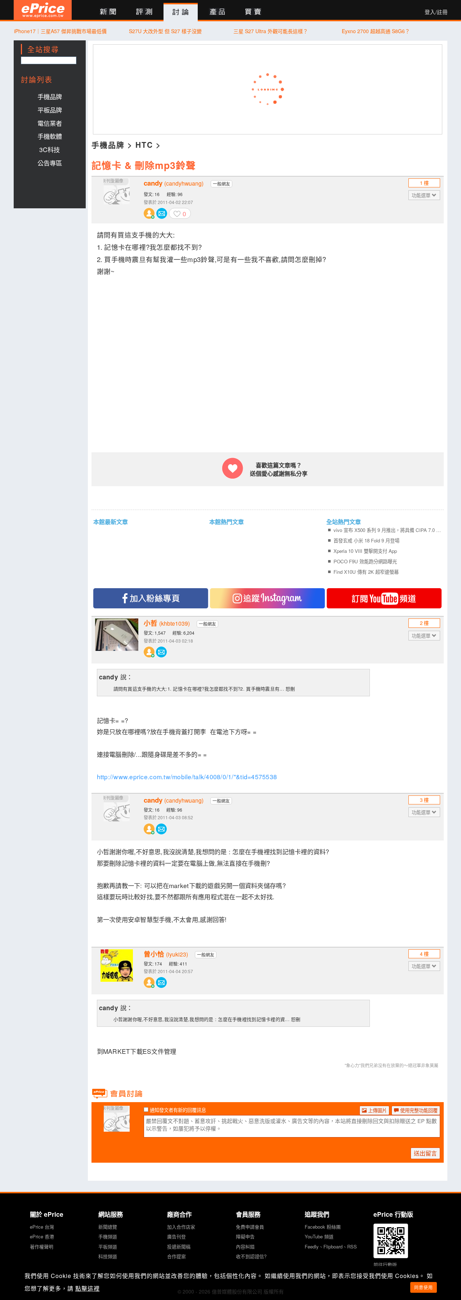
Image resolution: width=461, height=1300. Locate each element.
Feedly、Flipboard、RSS (331, 1246)
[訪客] (116, 1127)
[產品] (217, 12)
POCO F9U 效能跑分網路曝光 (365, 561)
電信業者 (49, 123)
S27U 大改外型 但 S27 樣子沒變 (165, 31)
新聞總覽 (107, 1226)
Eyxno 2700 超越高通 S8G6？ (376, 31)
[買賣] (253, 12)
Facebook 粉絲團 (323, 1226)
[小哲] (116, 640)
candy (173, 183)
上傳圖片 (377, 1110)
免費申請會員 (250, 1226)
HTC (144, 144)
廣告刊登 (176, 1236)
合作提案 (176, 1256)
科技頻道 (107, 1256)
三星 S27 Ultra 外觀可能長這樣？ (270, 31)
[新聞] (108, 12)
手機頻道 (107, 1236)
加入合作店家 (181, 1226)
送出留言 (425, 1153)
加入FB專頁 (150, 598)
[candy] (116, 200)
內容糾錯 (245, 1246)
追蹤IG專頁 (267, 598)
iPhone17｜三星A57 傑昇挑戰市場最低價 (60, 31)
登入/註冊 (436, 11)
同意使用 (423, 1287)
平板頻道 (107, 1246)
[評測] (144, 12)
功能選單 (422, 195)
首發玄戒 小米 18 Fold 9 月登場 (366, 540)
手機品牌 (49, 96)
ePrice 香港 (42, 1236)
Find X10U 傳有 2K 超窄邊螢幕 (366, 571)
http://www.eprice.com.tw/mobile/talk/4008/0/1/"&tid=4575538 (187, 776)
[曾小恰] (116, 971)
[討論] (181, 12)
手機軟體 (49, 136)
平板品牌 (49, 109)
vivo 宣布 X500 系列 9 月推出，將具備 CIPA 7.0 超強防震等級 (387, 530)
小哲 (167, 623)
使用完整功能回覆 (418, 1110)
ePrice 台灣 (42, 1226)
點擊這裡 (87, 1288)
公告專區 (49, 162)
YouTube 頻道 (319, 1236)
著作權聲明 (41, 1246)
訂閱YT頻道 (384, 598)
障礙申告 (245, 1236)
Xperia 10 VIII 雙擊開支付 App (365, 550)
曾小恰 (166, 954)
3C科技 (49, 149)
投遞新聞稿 (179, 1246)
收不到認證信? (251, 1256)
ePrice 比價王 (43, 10)
